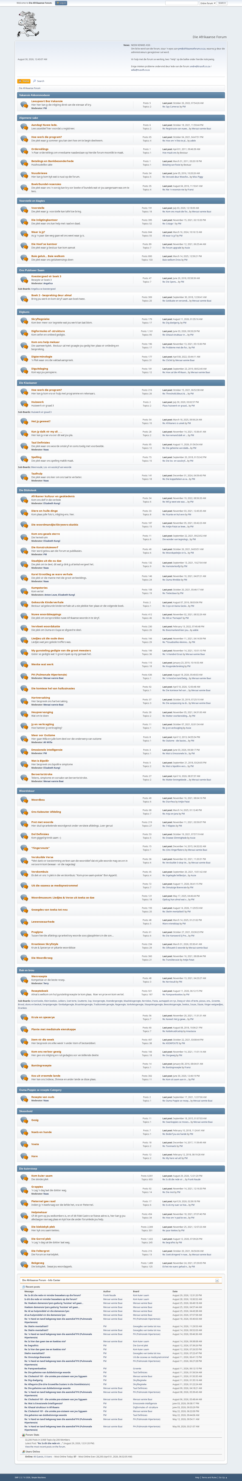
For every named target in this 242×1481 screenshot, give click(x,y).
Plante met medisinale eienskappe (53, 1029)
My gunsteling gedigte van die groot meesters (61, 650)
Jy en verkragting (42, 724)
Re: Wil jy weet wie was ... (174, 501)
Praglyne (37, 932)
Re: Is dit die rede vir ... (173, 1179)
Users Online (32, 1451)
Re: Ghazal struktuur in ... (174, 334)
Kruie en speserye (43, 1017)
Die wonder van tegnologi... (175, 539)
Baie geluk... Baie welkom (47, 256)
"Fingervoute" (40, 848)
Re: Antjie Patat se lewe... (174, 526)
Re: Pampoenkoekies (172, 994)
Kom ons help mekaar (45, 342)
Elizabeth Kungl (51, 503)
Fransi (191, 189)
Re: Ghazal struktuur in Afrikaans (41, 1407)
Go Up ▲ (223, 1477)
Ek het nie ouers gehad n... (175, 1266)
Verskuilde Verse (42, 857)
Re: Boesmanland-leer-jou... (176, 630)
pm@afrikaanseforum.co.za (192, 48)
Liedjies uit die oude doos (47, 638)
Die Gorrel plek (41, 1238)
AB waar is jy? (169, 235)
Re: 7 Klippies (168, 825)
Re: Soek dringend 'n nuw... (175, 1254)
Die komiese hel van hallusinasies (53, 688)
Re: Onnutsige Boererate (174, 887)
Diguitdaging (39, 368)
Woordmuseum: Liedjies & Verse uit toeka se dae (62, 897)
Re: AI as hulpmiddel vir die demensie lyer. (47, 1311)
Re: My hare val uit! (171, 1158)
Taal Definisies (40, 442)
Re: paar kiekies (170, 1230)
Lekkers (62, 1000)
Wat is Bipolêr (40, 760)
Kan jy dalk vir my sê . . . (46, 431)
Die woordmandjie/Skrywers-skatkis (54, 524)
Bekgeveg (37, 1263)
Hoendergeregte (114, 1000)
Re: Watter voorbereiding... (175, 715)
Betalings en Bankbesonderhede (52, 161)
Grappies (37, 1186)
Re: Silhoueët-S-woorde (173, 947)
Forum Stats (32, 1434)
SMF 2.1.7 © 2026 (22, 1477)
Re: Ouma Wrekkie (171, 579)
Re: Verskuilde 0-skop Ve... (175, 862)
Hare (34, 1156)
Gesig (34, 1120)
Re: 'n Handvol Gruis (172, 654)
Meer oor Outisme (43, 735)
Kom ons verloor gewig (46, 1051)
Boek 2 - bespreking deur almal (51, 295)
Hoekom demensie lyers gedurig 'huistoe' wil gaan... (52, 1307)
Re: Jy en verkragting (172, 727)
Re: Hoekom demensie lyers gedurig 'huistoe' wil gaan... (53, 1303)
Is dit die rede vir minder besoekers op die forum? (50, 1299)
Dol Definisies (40, 834)
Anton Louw (50, 594)
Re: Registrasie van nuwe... (175, 128)
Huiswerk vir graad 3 (41, 412)
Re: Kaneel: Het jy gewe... (174, 1019)
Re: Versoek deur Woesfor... (175, 176)
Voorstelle (37, 208)
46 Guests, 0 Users (38, 1456)
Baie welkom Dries (171, 259)
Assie (187, 247)
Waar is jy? (38, 232)
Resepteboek (39, 990)
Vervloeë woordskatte (45, 626)
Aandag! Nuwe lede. (44, 125)
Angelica (48, 283)
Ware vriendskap (170, 923)
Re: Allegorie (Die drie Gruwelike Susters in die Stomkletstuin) (57, 1384)
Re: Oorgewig (169, 1055)
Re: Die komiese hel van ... (175, 690)
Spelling (36, 457)
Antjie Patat (184, 801)
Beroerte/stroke (41, 774)
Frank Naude (194, 1179)
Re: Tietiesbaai (169, 593)
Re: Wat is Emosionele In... (175, 753)
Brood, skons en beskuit (29, 1004)
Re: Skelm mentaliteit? (173, 911)
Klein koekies (50, 1000)
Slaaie (200, 1004)
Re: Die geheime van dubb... (176, 448)
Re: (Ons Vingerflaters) (173, 849)
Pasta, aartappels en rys (164, 1000)
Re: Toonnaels (169, 1146)
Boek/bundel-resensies (46, 184)
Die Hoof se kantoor (44, 244)
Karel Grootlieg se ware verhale (52, 574)
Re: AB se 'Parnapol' (172, 618)
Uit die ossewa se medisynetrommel (54, 885)
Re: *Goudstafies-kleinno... (175, 642)
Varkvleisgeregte (135, 1004)
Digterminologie (41, 356)
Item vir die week (42, 1039)
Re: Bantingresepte (171, 1067)
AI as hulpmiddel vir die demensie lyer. (45, 1315)
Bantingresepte (41, 1065)
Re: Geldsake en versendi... (175, 300)
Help (197, 1477)
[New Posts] (24, 105)
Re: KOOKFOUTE (170, 1043)
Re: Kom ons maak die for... (175, 211)
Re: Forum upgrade (171, 247)
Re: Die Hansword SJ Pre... (175, 935)
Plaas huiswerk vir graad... (175, 405)
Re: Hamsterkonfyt (171, 566)
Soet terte (72, 1000)
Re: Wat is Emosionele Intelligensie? (43, 1403)
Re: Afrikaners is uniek (173, 423)
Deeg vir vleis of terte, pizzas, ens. (194, 1000)
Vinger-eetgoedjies (213, 1004)
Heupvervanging (42, 712)
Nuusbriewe (39, 173)
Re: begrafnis (168, 1242)
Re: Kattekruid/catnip (172, 1031)
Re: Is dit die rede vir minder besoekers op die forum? (52, 1295)
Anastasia (191, 1031)
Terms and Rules (209, 1477)
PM (45, 108)
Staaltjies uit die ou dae (46, 560)
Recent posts (32, 1286)
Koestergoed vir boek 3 (46, 276)
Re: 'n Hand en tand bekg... (175, 678)
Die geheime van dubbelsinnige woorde (45, 1415)
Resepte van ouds (42, 1097)
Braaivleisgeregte (84, 1004)
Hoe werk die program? (46, 137)
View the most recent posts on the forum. (45, 1446)
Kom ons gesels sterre (45, 533)
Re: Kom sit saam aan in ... (175, 1079)
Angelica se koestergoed (43, 288)
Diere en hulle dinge (44, 510)
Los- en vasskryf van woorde (57, 467)
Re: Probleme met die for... (175, 347)
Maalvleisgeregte (132, 1000)
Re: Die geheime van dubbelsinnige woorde (47, 1372)
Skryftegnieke (40, 319)
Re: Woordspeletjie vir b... (174, 552)
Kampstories (39, 587)
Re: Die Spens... (170, 281)
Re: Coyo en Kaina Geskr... (175, 605)
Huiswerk (37, 402)
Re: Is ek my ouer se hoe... (175, 1204)
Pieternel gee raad (43, 1201)
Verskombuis (39, 871)
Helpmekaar (39, 1212)
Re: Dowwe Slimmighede (174, 837)
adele (193, 140)
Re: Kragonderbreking (173, 666)
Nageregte (120, 1004)
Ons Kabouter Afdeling (46, 811)
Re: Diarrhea (168, 801)
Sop (90, 1000)
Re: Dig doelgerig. (171, 322)
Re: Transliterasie (170, 959)
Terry (46, 983)
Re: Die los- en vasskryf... (174, 460)
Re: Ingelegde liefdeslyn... (174, 875)
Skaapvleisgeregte (154, 1004)
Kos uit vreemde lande (45, 1075)
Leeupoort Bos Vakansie (47, 101)
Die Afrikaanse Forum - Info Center (41, 1280)
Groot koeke (37, 1000)
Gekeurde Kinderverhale (47, 602)
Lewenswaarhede (43, 921)
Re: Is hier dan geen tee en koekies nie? (45, 1341)
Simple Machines (38, 1477)
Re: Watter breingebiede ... (175, 779)
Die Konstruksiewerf (44, 547)
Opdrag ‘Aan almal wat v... (175, 899)
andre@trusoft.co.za (200, 66)
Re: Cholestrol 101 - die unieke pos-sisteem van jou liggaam (55, 1376)
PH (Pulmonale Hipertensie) (49, 674)
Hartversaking (40, 697)
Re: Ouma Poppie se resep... (176, 1100)
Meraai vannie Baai (201, 128)
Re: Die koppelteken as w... (175, 479)
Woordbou (38, 799)
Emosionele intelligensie (47, 749)
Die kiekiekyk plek (43, 1226)
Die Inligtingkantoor (44, 220)
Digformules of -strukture (48, 331)
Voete (35, 1144)
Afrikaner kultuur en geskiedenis (53, 496)
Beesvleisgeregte (172, 1004)
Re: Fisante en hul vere (173, 514)
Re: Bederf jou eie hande (174, 1134)
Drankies (22, 1007)
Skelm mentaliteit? (34, 1353)
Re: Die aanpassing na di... (175, 703)
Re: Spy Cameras (170, 106)
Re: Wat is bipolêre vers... (174, 766)
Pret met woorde (42, 822)
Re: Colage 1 (168, 223)
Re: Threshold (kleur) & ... (174, 393)
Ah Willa (47, 742)
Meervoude (37, 467)
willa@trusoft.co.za (140, 69)
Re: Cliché (167, 360)
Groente (216, 1000)
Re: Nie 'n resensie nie (173, 189)
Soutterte (82, 1000)
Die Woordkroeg (41, 958)
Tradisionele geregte (104, 1004)
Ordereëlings (39, 149)
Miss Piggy (198, 176)
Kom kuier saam (41, 1175)
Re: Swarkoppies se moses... (176, 1121)
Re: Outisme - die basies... (175, 740)
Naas (46, 449)
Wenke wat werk (42, 664)
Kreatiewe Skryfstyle (44, 944)
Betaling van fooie (171, 164)
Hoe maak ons (169, 152)
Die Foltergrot (40, 1251)
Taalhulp (36, 473)
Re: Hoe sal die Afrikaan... (174, 372)
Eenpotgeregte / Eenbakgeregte (58, 1004)
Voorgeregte (99, 1000)
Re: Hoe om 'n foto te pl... (174, 140)
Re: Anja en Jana (170, 813)
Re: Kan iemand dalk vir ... (174, 435)
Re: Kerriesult (169, 981)
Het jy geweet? (40, 421)
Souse (193, 1004)
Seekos (185, 1004)
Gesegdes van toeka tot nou (49, 909)
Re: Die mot (168, 1192)
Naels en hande (41, 1132)
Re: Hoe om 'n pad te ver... (175, 1217)
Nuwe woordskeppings (46, 614)
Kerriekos (146, 1000)
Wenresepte (39, 976)
